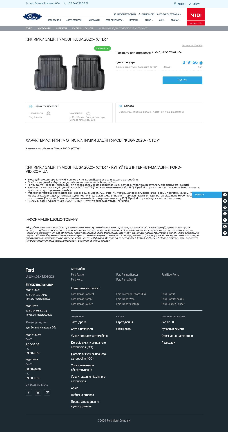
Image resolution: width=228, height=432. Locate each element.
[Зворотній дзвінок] (225, 226)
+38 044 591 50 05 (36, 310)
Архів (74, 388)
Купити (182, 80)
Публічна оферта (82, 395)
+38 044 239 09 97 (77, 3)
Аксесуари (168, 342)
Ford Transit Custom (127, 304)
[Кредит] (225, 214)
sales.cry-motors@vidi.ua (38, 298)
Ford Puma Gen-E (126, 279)
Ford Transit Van (125, 299)
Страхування (124, 322)
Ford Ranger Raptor (127, 274)
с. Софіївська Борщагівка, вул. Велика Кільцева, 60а (87, 118)
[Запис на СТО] (225, 207)
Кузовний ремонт (173, 329)
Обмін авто (123, 329)
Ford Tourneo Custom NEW (131, 294)
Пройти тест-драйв (126, 14)
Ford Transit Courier (82, 304)
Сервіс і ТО (168, 322)
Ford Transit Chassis (172, 299)
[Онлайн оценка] (225, 195)
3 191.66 (190, 62)
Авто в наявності (82, 329)
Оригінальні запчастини (177, 336)
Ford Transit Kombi (81, 299)
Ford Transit (168, 294)
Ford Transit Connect (82, 294)
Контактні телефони (169, 14)
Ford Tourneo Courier (173, 304)
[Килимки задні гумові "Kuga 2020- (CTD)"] (69, 71)
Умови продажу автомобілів (89, 336)
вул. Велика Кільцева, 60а (44, 3)
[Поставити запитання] (225, 233)
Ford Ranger (78, 274)
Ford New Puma (170, 274)
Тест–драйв (79, 322)
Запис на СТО (148, 14)
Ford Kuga (77, 279)
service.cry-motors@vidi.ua (39, 314)
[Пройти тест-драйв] (225, 201)
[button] (179, 4)
